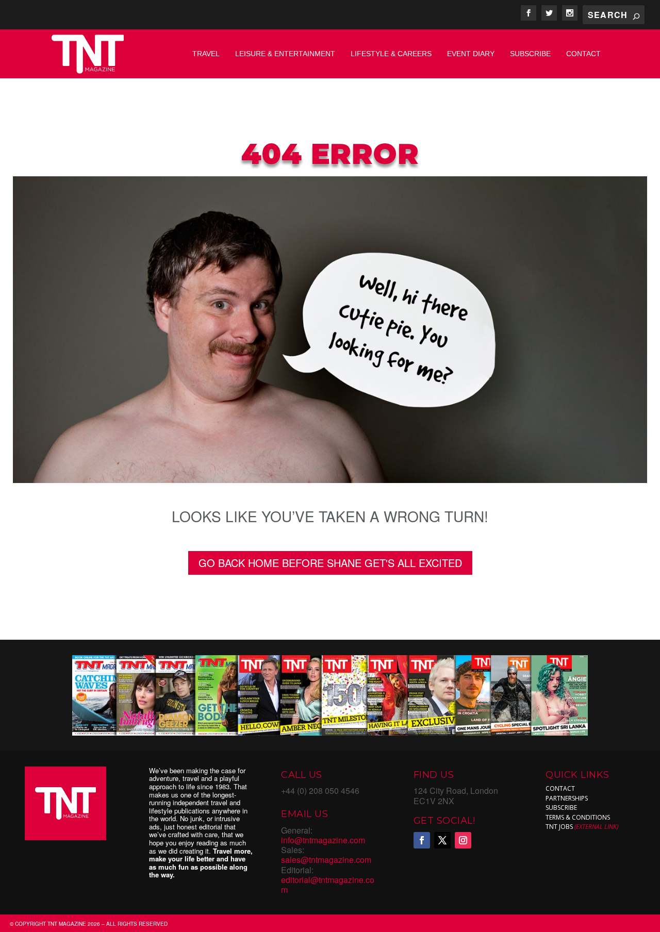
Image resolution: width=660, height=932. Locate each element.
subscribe (561, 807)
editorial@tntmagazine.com (327, 884)
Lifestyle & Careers (391, 53)
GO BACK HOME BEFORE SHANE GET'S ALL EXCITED (330, 562)
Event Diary (470, 53)
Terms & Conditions (578, 817)
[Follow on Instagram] (463, 840)
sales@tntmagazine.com (326, 860)
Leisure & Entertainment (285, 53)
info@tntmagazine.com (323, 840)
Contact (583, 53)
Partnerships (567, 798)
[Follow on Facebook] (422, 840)
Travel (206, 53)
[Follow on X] (442, 840)
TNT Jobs (559, 826)
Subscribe (530, 53)
